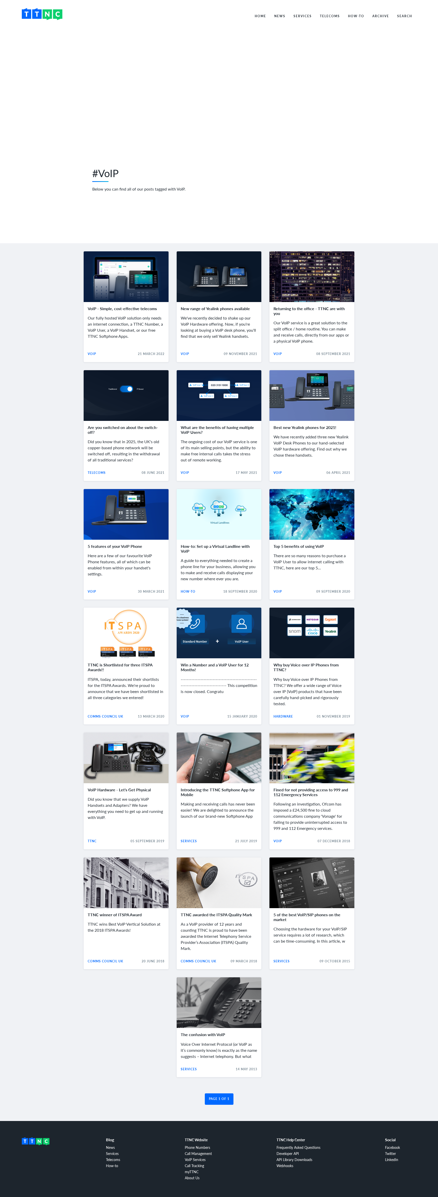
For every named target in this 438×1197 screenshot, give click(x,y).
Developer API (288, 1153)
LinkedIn (391, 1159)
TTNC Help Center (291, 1139)
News (279, 16)
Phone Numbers (197, 1147)
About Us (192, 1177)
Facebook (392, 1147)
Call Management (198, 1153)
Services (303, 16)
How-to (356, 16)
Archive (380, 16)
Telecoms (330, 16)
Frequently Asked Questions (298, 1147)
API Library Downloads (294, 1159)
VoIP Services (195, 1159)
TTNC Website (196, 1139)
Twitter (390, 1153)
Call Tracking (194, 1165)
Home (260, 16)
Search (404, 16)
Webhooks (285, 1165)
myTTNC (191, 1171)
